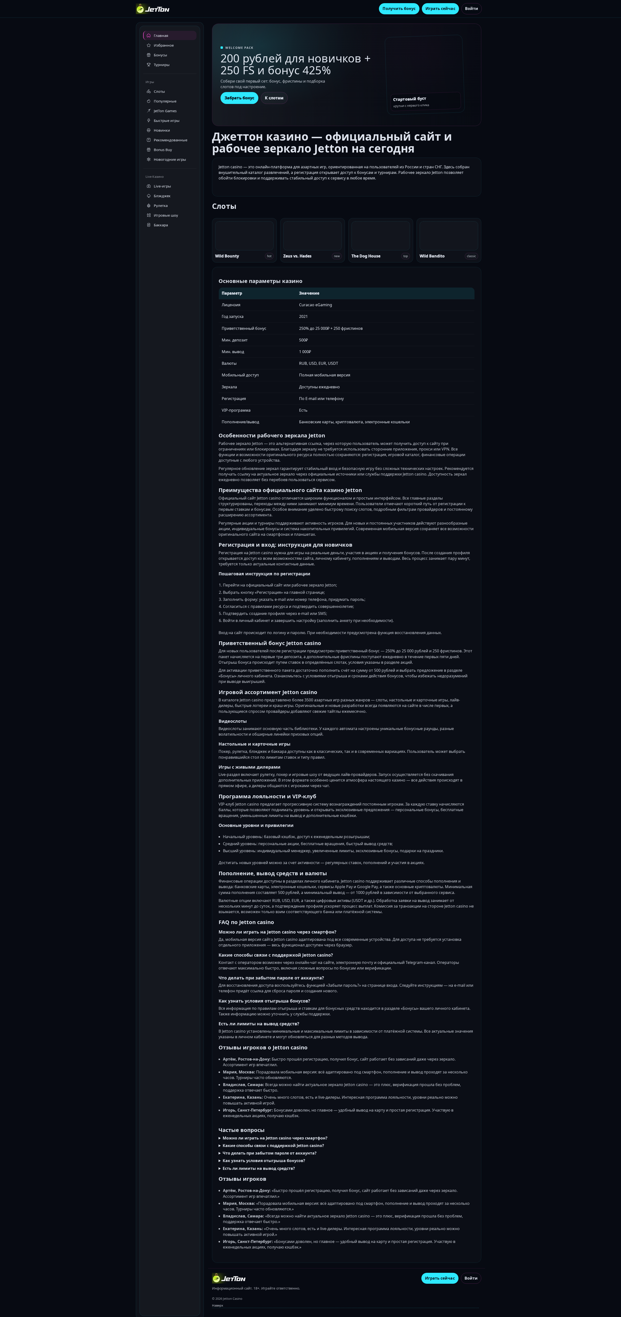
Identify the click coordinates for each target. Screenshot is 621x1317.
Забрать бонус (239, 98)
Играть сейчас (440, 8)
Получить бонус (399, 8)
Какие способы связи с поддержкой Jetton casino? (273, 1145)
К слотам (274, 98)
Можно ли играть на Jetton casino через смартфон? (275, 1138)
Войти (471, 8)
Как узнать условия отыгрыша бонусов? (264, 1160)
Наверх (217, 1305)
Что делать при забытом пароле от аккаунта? (270, 1153)
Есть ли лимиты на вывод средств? (259, 1168)
